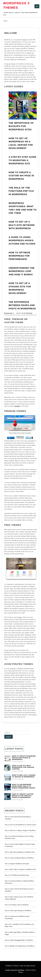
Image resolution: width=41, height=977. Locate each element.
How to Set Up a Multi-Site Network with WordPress (22, 225)
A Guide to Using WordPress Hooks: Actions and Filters (22, 240)
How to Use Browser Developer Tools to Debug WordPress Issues (23, 786)
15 (23, 313)
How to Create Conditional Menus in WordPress (19, 858)
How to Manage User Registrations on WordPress (19, 946)
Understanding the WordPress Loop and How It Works (21, 271)
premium (17, 406)
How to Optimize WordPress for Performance (19, 255)
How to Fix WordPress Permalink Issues (17, 875)
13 (19, 313)
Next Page (29, 313)
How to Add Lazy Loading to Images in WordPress (24, 776)
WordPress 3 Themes (16, 5)
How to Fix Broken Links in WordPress (17, 905)
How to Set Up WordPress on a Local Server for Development (21, 143)
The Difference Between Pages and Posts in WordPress (22, 305)
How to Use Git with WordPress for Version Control (23, 767)
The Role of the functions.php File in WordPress (21, 190)
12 (17, 313)
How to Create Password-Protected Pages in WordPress (24, 757)
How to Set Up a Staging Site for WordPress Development (20, 288)
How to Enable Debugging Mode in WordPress (19, 940)
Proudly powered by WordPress (15, 970)
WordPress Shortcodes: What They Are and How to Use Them (23, 208)
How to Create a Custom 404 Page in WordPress (21, 175)
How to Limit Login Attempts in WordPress (18, 910)
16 (24, 313)
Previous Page (8, 313)
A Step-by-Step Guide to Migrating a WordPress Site (22, 160)
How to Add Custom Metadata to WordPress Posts (20, 852)
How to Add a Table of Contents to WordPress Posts (20, 869)
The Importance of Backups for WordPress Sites (21, 126)
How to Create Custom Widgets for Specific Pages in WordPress (22, 795)
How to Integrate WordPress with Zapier (17, 863)
